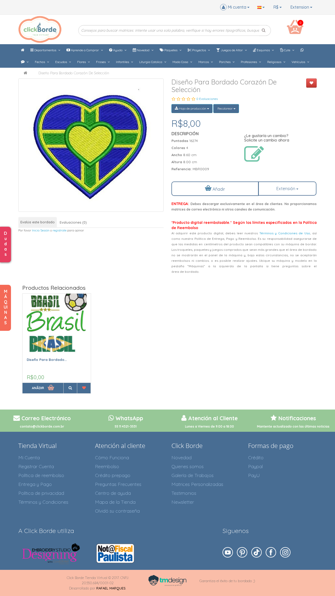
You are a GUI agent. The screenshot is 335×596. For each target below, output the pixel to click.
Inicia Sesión (40, 230)
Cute (287, 50)
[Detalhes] (70, 388)
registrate (59, 230)
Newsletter (182, 502)
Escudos (61, 62)
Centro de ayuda (113, 493)
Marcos (204, 62)
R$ (276, 7)
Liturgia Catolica (151, 62)
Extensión (286, 188)
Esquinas (263, 50)
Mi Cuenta (29, 458)
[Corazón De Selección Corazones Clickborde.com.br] (91, 145)
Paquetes (171, 50)
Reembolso (107, 466)
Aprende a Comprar (85, 50)
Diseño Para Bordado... (47, 359)
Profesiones (249, 62)
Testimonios (183, 493)
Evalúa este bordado (37, 222)
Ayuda (117, 50)
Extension (300, 7)
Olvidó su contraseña (117, 511)
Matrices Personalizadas (197, 484)
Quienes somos (187, 466)
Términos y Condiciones (43, 502)
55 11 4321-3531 (126, 426)
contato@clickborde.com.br (42, 426)
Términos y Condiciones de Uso (284, 233)
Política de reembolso (41, 475)
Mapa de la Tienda (115, 502)
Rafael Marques (111, 588)
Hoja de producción (192, 108)
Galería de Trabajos (192, 475)
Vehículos (299, 62)
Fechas (40, 62)
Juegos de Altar (232, 50)
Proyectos (199, 50)
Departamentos (45, 50)
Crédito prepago (112, 475)
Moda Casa (180, 62)
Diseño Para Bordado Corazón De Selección (73, 73)
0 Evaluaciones (207, 99)
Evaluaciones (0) (73, 222)
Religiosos (274, 62)
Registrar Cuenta (36, 466)
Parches (225, 62)
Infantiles (123, 62)
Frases (101, 62)
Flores (82, 62)
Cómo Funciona (112, 458)
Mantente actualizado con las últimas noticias (293, 426)
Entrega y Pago (35, 484)
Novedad (143, 50)
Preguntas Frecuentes (118, 484)
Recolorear (225, 108)
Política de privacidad (41, 493)
